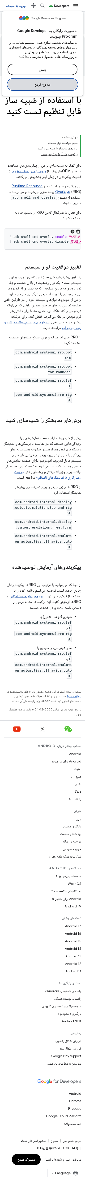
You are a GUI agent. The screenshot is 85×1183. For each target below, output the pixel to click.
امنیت (77, 769)
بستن (42, 69)
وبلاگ (77, 791)
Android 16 (73, 933)
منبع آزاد (76, 776)
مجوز (54, 1141)
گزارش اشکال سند (70, 1048)
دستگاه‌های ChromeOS (66, 891)
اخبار (78, 784)
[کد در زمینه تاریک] (72, 231)
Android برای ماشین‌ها (66, 899)
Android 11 (73, 971)
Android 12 (73, 964)
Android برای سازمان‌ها (66, 761)
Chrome (75, 1101)
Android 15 (73, 941)
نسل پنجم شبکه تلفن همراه (65, 856)
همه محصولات (72, 1124)
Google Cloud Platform (63, 1116)
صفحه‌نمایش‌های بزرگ (68, 876)
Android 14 (73, 948)
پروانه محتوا (74, 696)
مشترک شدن (26, 1159)
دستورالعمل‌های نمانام (33, 1141)
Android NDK (71, 1021)
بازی (78, 819)
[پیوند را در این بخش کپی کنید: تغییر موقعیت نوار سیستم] (20, 267)
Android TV (72, 906)
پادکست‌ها (75, 799)
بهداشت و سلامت (70, 834)
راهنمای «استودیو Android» (63, 991)
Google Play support (66, 1056)
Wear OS (74, 884)
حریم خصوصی (72, 849)
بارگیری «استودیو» (69, 1013)
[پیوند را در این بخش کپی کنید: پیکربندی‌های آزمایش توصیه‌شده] (76, 575)
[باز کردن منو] (75, 5)
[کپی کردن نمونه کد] (78, 231)
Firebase (74, 1109)
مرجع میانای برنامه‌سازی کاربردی (61, 1006)
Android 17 (73, 926)
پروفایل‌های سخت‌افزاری (29, 171)
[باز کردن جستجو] (42, 5)
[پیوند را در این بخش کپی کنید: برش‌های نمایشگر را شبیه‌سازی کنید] (76, 428)
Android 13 (73, 956)
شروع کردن (42, 84)
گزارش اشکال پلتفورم (68, 1041)
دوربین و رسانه (72, 841)
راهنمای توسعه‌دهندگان (67, 998)
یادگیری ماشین (72, 826)
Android (75, 754)
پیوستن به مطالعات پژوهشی (64, 1063)
